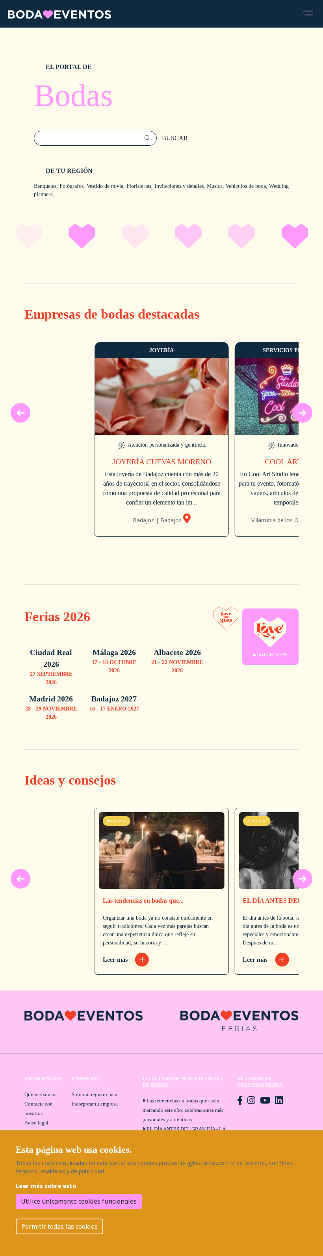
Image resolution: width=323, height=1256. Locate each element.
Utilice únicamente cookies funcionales (79, 1201)
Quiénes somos (40, 1094)
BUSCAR (175, 138)
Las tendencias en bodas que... (143, 900)
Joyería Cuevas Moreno (161, 461)
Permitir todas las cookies (59, 1226)
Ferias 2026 (57, 616)
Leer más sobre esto (46, 1185)
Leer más (116, 959)
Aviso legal (36, 1123)
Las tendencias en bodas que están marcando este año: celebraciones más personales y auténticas (183, 1110)
